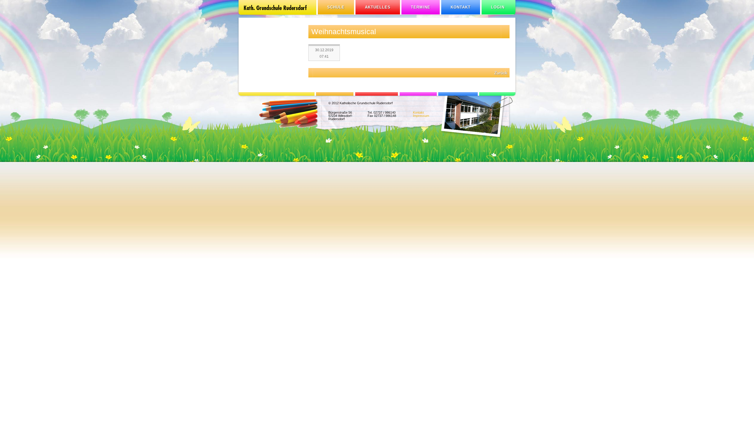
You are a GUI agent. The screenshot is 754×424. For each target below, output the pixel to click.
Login (498, 7)
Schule (336, 7)
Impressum (421, 115)
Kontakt (461, 7)
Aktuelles (378, 7)
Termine (420, 7)
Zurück (500, 72)
